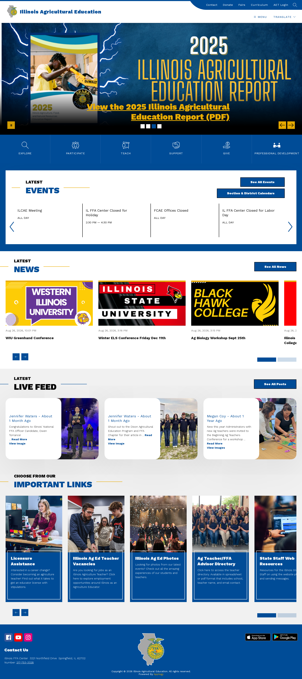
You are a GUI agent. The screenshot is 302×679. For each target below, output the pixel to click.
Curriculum (259, 4)
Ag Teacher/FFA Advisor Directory (216, 561)
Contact (211, 4)
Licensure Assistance (23, 561)
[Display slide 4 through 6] (287, 360)
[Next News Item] (24, 356)
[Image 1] (143, 126)
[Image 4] (159, 126)
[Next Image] (291, 125)
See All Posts (275, 384)
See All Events (262, 182)
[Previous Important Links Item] (16, 612)
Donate (228, 4)
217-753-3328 (25, 662)
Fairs (241, 4)
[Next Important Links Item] (24, 612)
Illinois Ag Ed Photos (157, 558)
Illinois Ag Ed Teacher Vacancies (96, 561)
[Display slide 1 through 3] (266, 360)
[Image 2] (148, 126)
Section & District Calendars (251, 193)
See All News (275, 266)
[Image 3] (154, 126)
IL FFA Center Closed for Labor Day (248, 212)
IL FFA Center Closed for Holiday (106, 212)
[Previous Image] (282, 125)
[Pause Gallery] (11, 125)
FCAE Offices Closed (172, 210)
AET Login (281, 4)
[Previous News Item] (16, 356)
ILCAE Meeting (30, 210)
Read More (19, 439)
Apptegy (158, 674)
